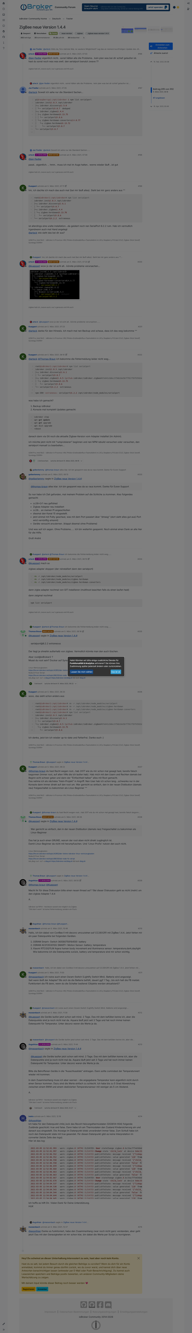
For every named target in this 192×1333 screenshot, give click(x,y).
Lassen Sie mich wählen (81, 672)
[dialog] (96, 666)
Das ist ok (115, 672)
